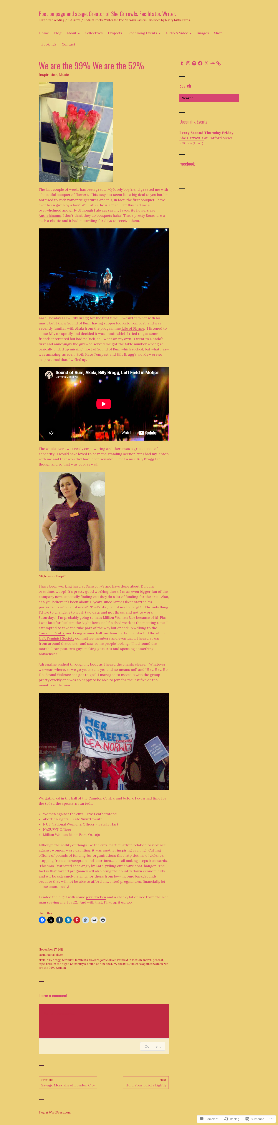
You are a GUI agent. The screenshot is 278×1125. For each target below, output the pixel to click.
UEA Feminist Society (56, 638)
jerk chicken (96, 897)
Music (64, 74)
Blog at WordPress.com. (55, 1112)
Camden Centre (52, 633)
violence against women (147, 964)
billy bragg (54, 960)
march (147, 960)
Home (44, 33)
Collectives (94, 33)
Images (203, 33)
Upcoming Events (142, 33)
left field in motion (129, 960)
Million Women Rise (119, 617)
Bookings (48, 44)
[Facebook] (200, 63)
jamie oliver (108, 960)
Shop (218, 33)
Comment (153, 1046)
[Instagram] (188, 63)
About (71, 33)
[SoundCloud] (212, 63)
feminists (81, 960)
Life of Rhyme (132, 328)
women (61, 968)
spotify (67, 333)
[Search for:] (209, 98)
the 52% (111, 964)
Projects (115, 33)
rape (42, 964)
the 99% (123, 964)
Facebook (187, 163)
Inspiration (48, 74)
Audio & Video (176, 33)
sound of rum (96, 964)
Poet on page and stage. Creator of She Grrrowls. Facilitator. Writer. (107, 14)
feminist (68, 960)
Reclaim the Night (76, 622)
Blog (57, 33)
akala (42, 960)
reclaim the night (57, 964)
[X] (206, 63)
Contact (68, 44)
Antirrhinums (50, 215)
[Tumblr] (182, 63)
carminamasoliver (51, 955)
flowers (94, 960)
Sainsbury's (78, 964)
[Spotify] (194, 63)
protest (158, 960)
